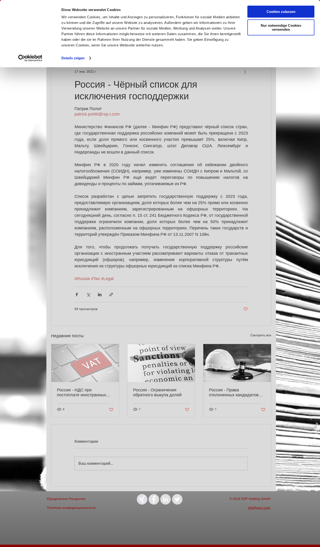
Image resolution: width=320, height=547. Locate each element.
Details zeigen (73, 58)
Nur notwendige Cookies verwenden (281, 27)
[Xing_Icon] (142, 499)
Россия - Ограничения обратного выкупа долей (157, 392)
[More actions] (245, 71)
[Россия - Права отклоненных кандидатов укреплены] (237, 363)
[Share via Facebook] (76, 294)
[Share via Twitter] (88, 294)
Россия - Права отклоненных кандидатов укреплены (234, 392)
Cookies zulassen (281, 12)
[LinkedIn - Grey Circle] (165, 499)
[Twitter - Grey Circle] (177, 499)
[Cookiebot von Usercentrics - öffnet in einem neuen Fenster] (30, 58)
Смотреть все (260, 335)
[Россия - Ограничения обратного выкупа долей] (161, 363)
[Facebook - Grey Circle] (154, 499)
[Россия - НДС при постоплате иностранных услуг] (85, 363)
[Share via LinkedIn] (99, 294)
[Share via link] (111, 294)
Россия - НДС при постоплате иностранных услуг (81, 392)
